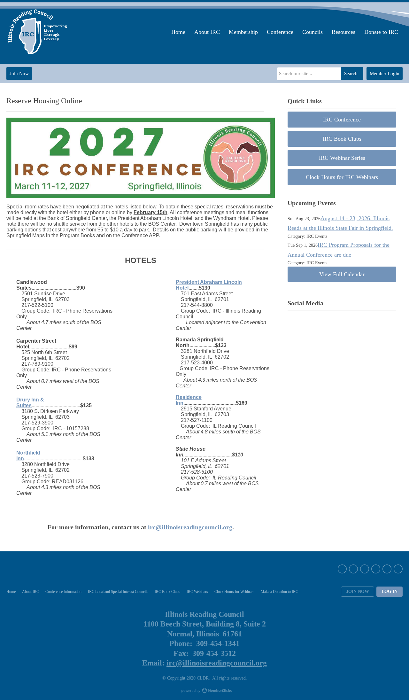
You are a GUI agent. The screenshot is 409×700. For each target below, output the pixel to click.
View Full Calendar (342, 274)
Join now (357, 591)
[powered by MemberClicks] (204, 691)
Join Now (19, 73)
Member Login (384, 73)
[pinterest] (375, 568)
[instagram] (364, 568)
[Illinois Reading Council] (38, 32)
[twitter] (353, 568)
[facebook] (342, 568)
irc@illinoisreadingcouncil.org (190, 527)
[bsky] (386, 568)
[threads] (398, 568)
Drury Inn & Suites (30, 402)
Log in (389, 591)
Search (351, 73)
